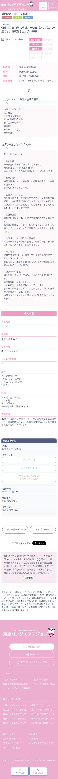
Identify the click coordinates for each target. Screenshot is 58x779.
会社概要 (33, 734)
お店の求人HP (28, 468)
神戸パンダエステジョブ (42, 714)
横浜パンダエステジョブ (14, 714)
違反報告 (29, 578)
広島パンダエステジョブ (42, 709)
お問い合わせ (9, 738)
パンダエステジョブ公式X (41, 743)
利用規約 (33, 738)
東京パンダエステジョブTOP (34, 662)
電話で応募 (38, 772)
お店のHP (28, 459)
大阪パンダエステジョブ (14, 705)
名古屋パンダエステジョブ (15, 709)
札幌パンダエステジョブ (14, 718)
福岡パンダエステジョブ (42, 705)
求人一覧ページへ (15, 529)
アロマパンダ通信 (11, 747)
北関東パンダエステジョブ (44, 722)
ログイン (52, 7)
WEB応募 (20, 772)
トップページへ (42, 529)
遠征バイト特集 (41, 679)
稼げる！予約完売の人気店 (15, 683)
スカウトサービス (11, 679)
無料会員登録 (34, 646)
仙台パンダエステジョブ (14, 722)
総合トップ (8, 734)
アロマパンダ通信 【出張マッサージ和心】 (29, 478)
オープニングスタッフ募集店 (16, 688)
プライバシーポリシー (13, 743)
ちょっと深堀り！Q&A (44, 683)
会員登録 (43, 7)
